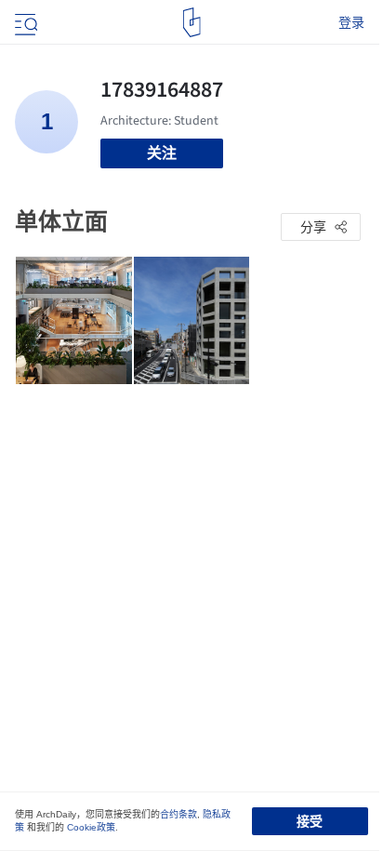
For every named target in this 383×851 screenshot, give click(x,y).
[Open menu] (24, 22)
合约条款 (178, 814)
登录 (351, 22)
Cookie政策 (91, 827)
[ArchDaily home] (192, 22)
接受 (310, 821)
